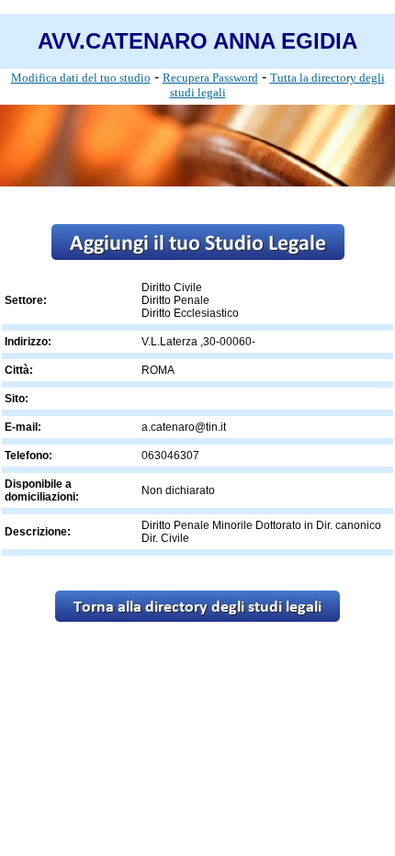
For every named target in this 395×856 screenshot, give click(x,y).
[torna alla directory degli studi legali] (197, 617)
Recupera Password (210, 77)
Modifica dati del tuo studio (81, 77)
